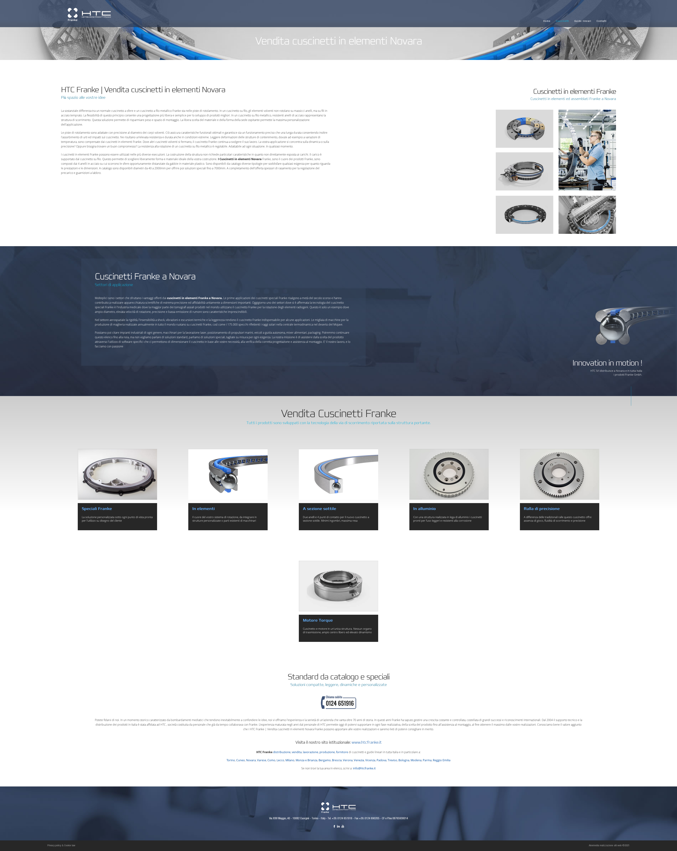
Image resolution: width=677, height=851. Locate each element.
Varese (261, 760)
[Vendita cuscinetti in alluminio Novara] (449, 474)
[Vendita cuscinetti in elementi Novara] (228, 474)
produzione (327, 752)
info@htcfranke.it (364, 768)
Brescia (337, 760)
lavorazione (310, 752)
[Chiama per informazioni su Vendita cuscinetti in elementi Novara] (338, 706)
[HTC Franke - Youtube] (342, 826)
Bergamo (325, 760)
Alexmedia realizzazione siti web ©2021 (609, 845)
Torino (231, 760)
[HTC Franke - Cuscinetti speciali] (338, 807)
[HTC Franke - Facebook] (334, 826)
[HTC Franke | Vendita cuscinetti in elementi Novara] (89, 14)
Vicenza (370, 760)
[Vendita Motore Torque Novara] (338, 586)
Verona (348, 760)
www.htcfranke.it (367, 742)
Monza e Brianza (306, 760)
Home (547, 21)
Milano (289, 760)
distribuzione (282, 752)
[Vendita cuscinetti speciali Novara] (117, 474)
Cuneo (240, 760)
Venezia (359, 760)
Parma (427, 760)
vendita (297, 752)
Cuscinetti (562, 21)
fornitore (342, 752)
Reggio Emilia (441, 760)
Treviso (392, 760)
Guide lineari (582, 21)
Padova (381, 760)
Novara (251, 760)
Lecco (280, 760)
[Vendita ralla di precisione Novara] (559, 474)
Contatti (602, 21)
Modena (416, 760)
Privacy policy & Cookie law (61, 845)
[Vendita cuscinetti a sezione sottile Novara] (338, 474)
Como (271, 760)
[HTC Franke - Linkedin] (338, 826)
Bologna (403, 760)
